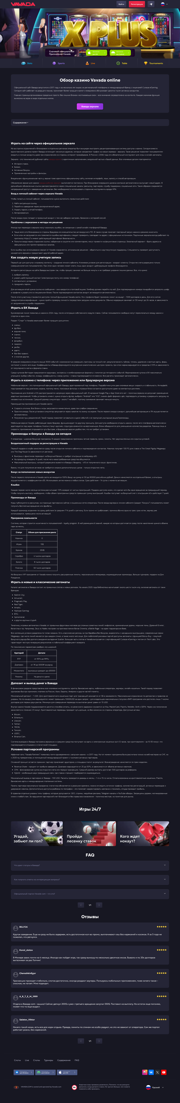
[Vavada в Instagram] (144, 1072)
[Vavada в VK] (151, 1072)
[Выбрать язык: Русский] (164, 4)
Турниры (48, 1060)
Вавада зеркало (90, 106)
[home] (23, 4)
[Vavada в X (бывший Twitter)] (157, 1072)
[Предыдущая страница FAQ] (81, 905)
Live (27, 1060)
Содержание (63, 1060)
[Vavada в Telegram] (151, 4)
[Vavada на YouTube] (163, 1072)
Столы (36, 1060)
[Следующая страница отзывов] (99, 1041)
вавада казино (55, 159)
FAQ (77, 1060)
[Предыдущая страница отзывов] (81, 1041)
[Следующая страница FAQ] (99, 905)
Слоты (17, 1060)
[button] (177, 33)
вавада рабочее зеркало (50, 183)
